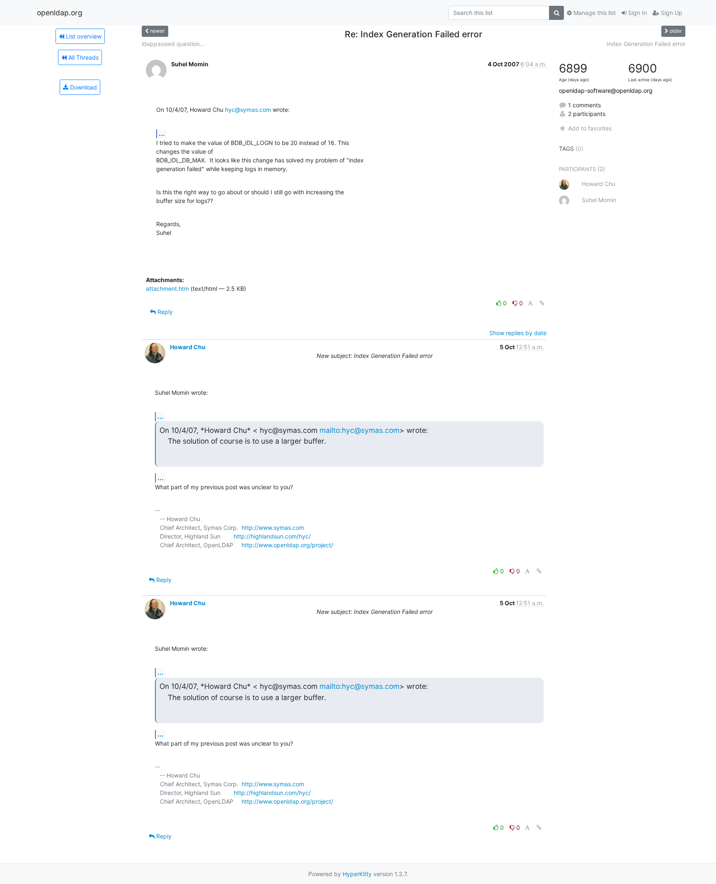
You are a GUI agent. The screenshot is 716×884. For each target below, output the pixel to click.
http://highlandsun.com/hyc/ (272, 536)
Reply (164, 311)
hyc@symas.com (248, 109)
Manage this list (594, 12)
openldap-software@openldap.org (606, 90)
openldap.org (59, 12)
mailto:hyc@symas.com (359, 430)
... (162, 133)
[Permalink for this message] (542, 303)
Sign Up (670, 12)
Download (82, 87)
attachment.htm (167, 288)
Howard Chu (188, 346)
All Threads (83, 57)
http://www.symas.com (273, 527)
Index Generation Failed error (646, 43)
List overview (83, 36)
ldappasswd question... (173, 43)
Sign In (636, 12)
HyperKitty (357, 873)
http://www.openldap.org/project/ (287, 544)
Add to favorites (590, 128)
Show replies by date (518, 332)
